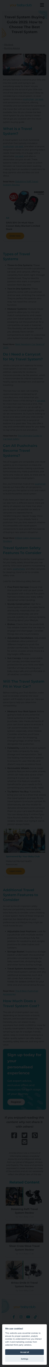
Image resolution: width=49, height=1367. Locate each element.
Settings (24, 1359)
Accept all (24, 1352)
